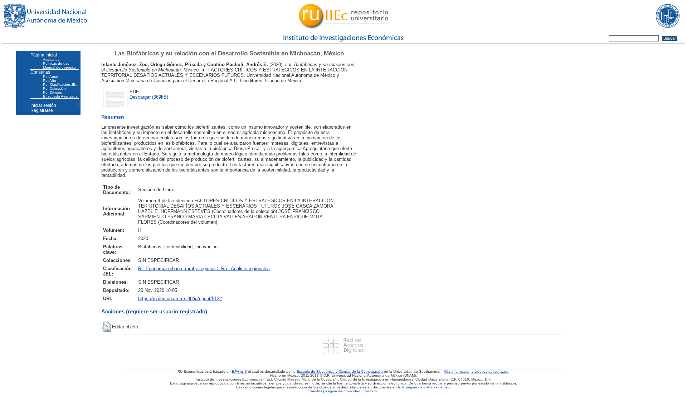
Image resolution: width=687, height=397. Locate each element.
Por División (52, 92)
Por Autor (50, 77)
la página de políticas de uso (426, 387)
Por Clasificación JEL (60, 84)
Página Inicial (43, 55)
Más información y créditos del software (476, 371)
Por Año (49, 81)
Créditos (315, 391)
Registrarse (41, 110)
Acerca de (51, 59)
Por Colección (54, 88)
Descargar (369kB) (149, 97)
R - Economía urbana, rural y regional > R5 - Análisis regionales (204, 268)
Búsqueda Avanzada (60, 96)
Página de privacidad (342, 391)
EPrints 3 (239, 371)
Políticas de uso (56, 63)
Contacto (371, 391)
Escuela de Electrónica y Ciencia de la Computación (340, 371)
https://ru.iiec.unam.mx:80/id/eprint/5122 (180, 298)
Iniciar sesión (43, 105)
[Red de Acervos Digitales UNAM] (343, 345)
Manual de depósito (59, 67)
